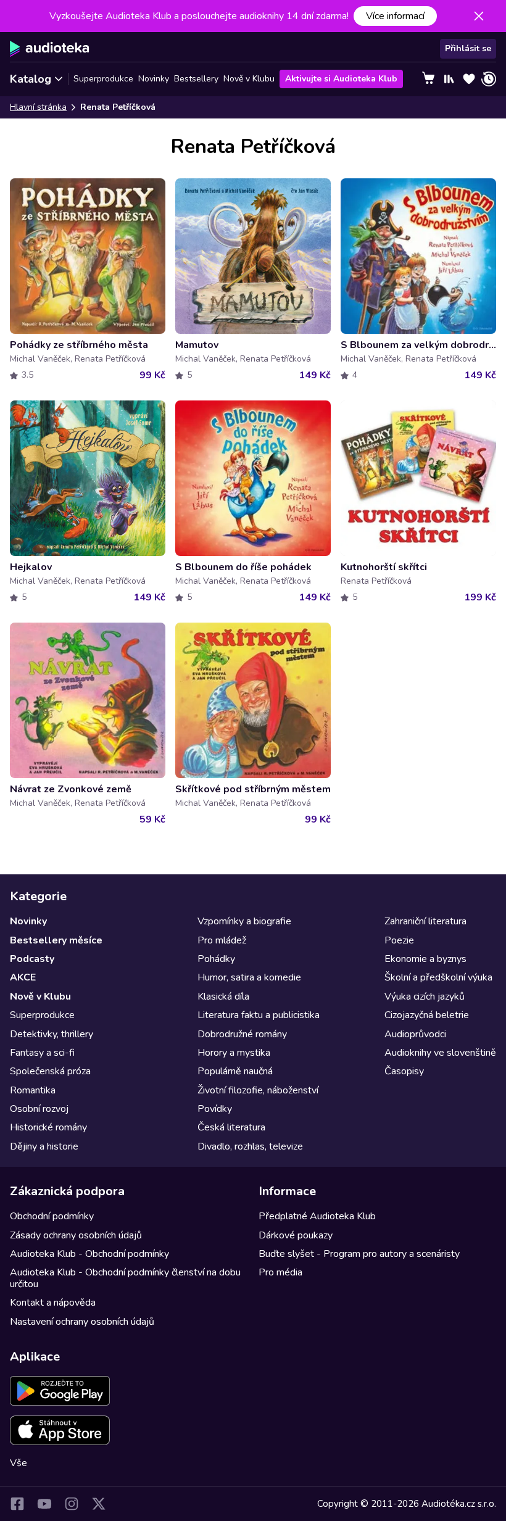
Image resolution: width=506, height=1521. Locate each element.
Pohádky (216, 959)
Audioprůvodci (415, 1034)
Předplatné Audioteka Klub (317, 1216)
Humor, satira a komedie (249, 977)
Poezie (399, 940)
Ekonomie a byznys (425, 959)
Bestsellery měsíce (56, 940)
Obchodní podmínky (52, 1216)
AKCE (23, 977)
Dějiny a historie (44, 1146)
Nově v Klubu (249, 79)
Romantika (33, 1090)
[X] (98, 1503)
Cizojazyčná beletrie (426, 1015)
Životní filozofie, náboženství (257, 1090)
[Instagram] (71, 1503)
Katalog (30, 79)
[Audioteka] (49, 48)
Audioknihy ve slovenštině (440, 1052)
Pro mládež (221, 940)
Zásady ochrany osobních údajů (76, 1235)
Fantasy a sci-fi (42, 1052)
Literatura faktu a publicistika (258, 1015)
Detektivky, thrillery (51, 1034)
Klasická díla (223, 996)
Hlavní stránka (38, 107)
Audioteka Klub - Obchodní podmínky (89, 1254)
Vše (18, 1463)
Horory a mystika (233, 1052)
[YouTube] (44, 1503)
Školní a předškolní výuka (438, 977)
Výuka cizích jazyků (424, 996)
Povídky (214, 1109)
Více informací (395, 16)
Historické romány (48, 1127)
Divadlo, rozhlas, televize (250, 1146)
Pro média (280, 1272)
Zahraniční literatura (425, 921)
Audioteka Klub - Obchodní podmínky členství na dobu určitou (125, 1278)
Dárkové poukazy (296, 1235)
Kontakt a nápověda (53, 1302)
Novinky (153, 79)
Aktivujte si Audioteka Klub (341, 79)
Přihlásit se (468, 48)
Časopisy (404, 1071)
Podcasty (32, 959)
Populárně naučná (235, 1071)
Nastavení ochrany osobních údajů (82, 1321)
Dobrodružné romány (242, 1034)
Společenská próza (50, 1071)
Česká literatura (231, 1127)
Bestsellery (196, 79)
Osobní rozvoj (39, 1109)
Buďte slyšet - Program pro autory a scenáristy (359, 1254)
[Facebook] (17, 1503)
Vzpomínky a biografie (244, 921)
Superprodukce (103, 79)
